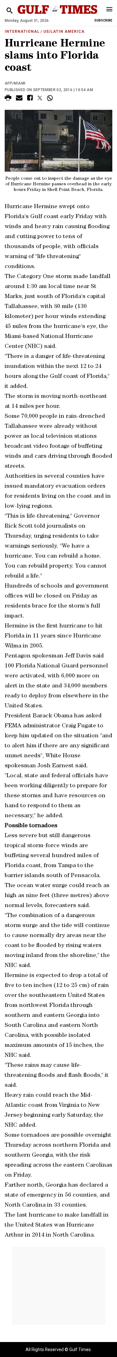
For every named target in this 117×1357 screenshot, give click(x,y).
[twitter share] (40, 98)
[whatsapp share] (51, 98)
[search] (9, 10)
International (22, 31)
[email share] (19, 99)
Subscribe (103, 20)
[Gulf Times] (58, 15)
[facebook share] (30, 99)
